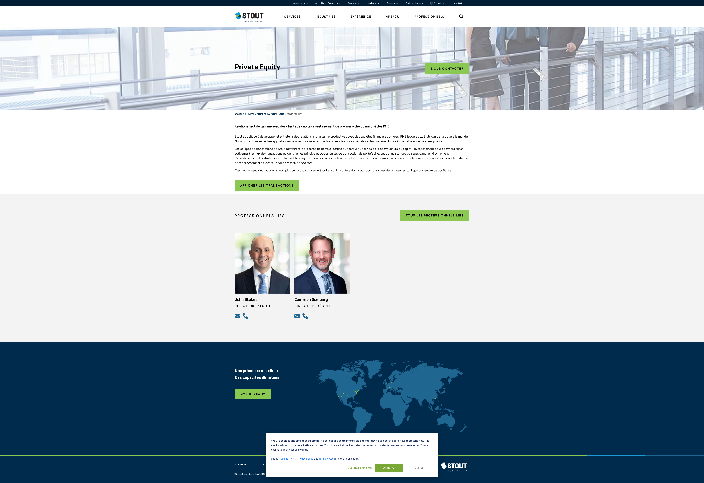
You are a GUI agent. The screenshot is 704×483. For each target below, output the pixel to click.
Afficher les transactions (267, 185)
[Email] (238, 316)
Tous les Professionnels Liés (435, 215)
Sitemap (241, 464)
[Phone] (246, 316)
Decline (418, 467)
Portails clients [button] (413, 3)
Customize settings (360, 467)
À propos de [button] (299, 3)
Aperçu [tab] (392, 16)
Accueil (239, 114)
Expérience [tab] (361, 16)
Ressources (392, 3)
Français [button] (438, 3)
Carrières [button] (353, 3)
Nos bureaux (373, 3)
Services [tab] (292, 16)
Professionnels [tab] (429, 16)
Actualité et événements (327, 3)
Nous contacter (447, 68)
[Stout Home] (252, 17)
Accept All (389, 467)
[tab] (252, 17)
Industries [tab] (326, 16)
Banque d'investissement (271, 114)
